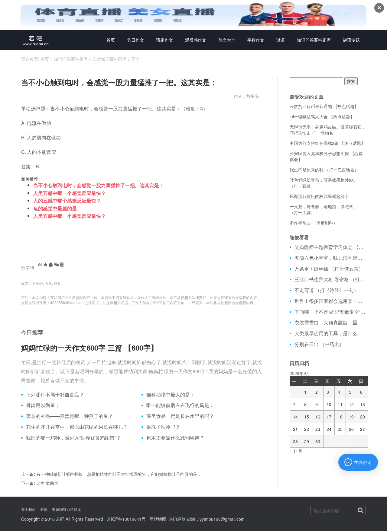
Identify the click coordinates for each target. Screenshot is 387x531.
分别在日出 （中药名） (319, 344)
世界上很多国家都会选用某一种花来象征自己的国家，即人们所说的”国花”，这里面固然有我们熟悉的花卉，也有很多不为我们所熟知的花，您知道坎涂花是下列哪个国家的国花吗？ (330, 301)
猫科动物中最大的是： (170, 394)
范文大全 (226, 40)
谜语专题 (351, 40)
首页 (110, 40)
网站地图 (157, 519)
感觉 (57, 283)
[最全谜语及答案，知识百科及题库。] (35, 40)
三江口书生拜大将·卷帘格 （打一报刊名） (330, 279)
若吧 (60, 519)
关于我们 (28, 509)
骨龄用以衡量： (43, 405)
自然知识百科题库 (109, 59)
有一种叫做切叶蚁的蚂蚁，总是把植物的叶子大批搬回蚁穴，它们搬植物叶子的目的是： (118, 474)
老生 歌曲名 (47, 483)
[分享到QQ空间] (45, 264)
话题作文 (164, 40)
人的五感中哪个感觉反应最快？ (67, 200)
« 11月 (296, 451)
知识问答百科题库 (314, 40)
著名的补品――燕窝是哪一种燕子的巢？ (69, 416)
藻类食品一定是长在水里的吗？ (180, 416)
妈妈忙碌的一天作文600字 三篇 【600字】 (89, 347)
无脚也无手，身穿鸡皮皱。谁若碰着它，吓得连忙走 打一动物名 (328, 130)
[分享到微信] (56, 264)
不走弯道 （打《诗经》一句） (326, 290)
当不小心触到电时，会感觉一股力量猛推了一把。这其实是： (98, 185)
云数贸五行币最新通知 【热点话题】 (324, 106)
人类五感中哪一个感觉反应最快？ (69, 192)
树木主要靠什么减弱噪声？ (175, 437)
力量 (48, 283)
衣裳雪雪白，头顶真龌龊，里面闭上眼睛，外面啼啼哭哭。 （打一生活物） (330, 322)
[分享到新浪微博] (40, 264)
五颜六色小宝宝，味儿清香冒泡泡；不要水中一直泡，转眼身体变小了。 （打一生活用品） (330, 258)
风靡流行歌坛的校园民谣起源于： (321, 196)
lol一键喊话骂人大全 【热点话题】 (322, 116)
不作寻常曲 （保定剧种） (313, 223)
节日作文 (135, 40)
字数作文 (255, 40)
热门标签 (177, 519)
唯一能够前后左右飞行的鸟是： (180, 405)
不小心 (37, 283)
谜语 (280, 40)
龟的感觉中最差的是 (55, 208)
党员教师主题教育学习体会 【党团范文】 (330, 247)
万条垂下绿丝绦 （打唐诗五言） (328, 269)
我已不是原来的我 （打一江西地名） (324, 170)
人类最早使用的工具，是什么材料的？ (330, 333)
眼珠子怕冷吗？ (163, 427)
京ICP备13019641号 (126, 519)
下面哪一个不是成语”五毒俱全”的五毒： (330, 312)
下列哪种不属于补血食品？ (55, 394)
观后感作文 (195, 40)
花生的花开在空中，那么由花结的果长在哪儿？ (77, 427)
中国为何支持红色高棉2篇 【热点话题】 (327, 143)
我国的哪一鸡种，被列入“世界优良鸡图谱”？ (73, 437)
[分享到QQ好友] (51, 264)
